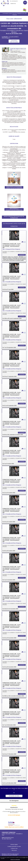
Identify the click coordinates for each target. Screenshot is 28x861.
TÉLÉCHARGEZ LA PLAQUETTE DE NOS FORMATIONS (14, 209)
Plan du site (14, 850)
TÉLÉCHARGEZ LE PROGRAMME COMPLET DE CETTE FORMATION (14, 187)
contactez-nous (13, 3)
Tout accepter (7, 858)
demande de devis (14, 796)
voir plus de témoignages (14, 815)
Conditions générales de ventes (14, 846)
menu (25, 2)
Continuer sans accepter (15, 858)
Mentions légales (14, 844)
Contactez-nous (14, 848)
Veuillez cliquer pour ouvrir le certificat (14, 827)
